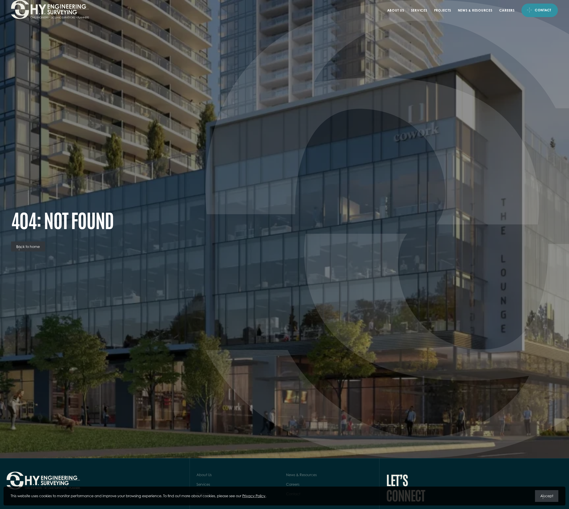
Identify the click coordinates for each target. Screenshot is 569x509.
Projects (442, 10)
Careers (507, 10)
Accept (546, 496)
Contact (543, 10)
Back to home (28, 246)
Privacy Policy (253, 496)
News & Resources (475, 10)
